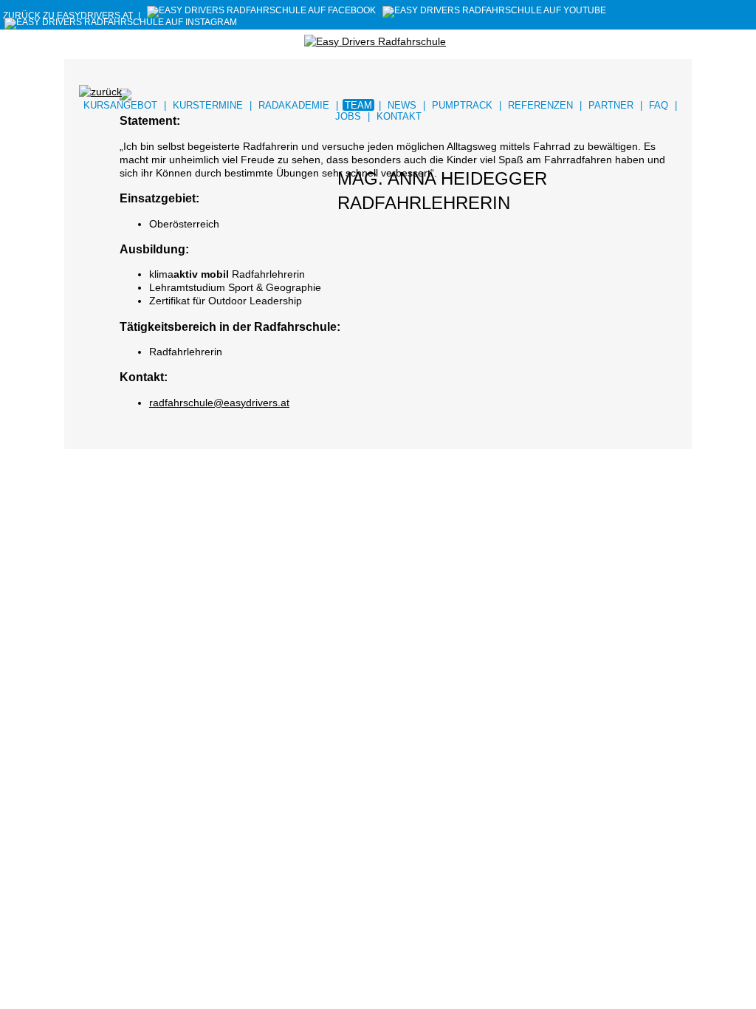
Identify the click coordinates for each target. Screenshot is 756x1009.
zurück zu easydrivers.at (68, 15)
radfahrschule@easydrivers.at (219, 402)
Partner (610, 105)
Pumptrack (462, 105)
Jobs (348, 116)
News (402, 105)
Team (358, 105)
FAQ (658, 105)
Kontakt (399, 116)
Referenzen (540, 105)
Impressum (123, 557)
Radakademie (293, 105)
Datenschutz (177, 557)
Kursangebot (120, 105)
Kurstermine (208, 105)
